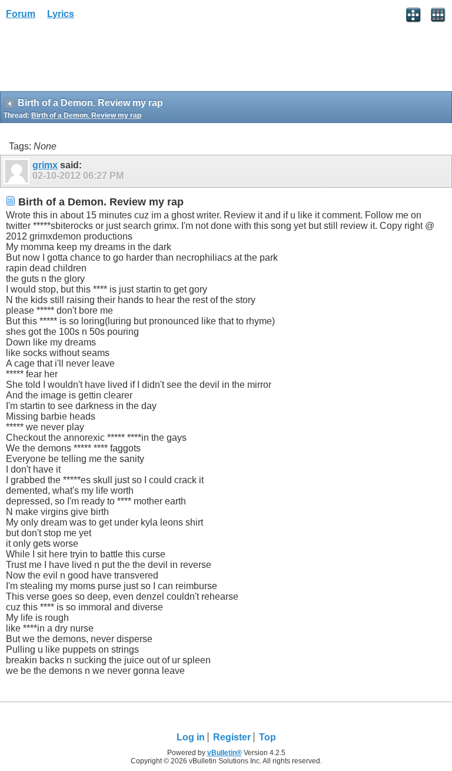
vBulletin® (224, 753)
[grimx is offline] (18, 171)
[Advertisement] (94, 59)
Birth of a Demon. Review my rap (86, 115)
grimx (45, 165)
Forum (20, 14)
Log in (191, 737)
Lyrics (60, 14)
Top (267, 737)
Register (232, 737)
